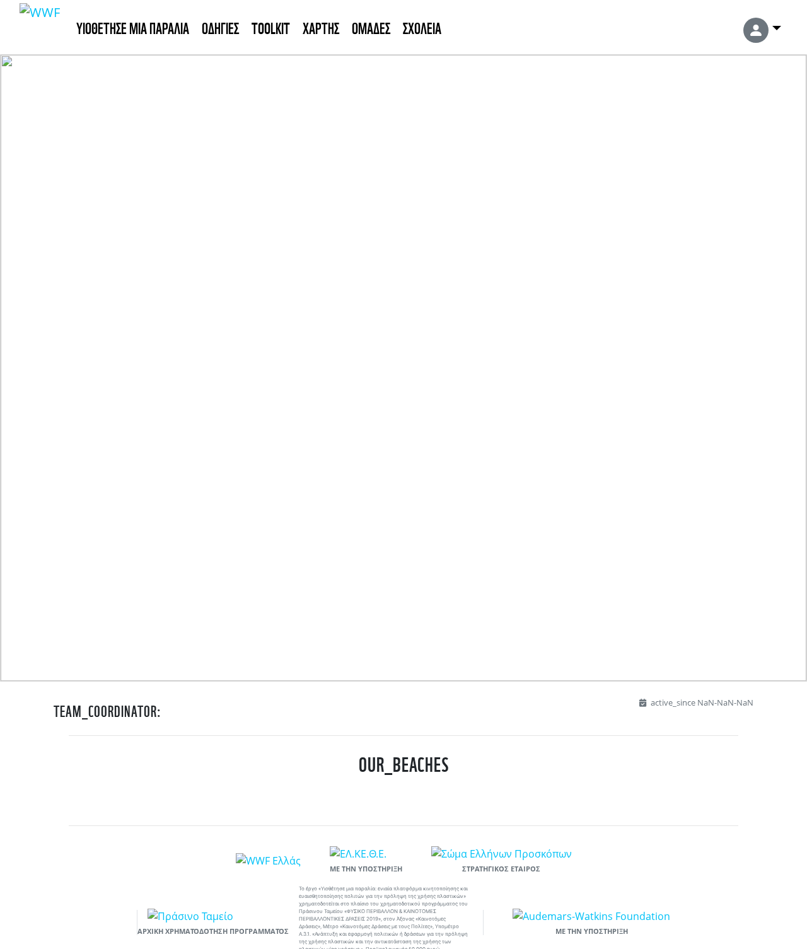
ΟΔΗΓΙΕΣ (220, 27)
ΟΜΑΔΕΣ (371, 27)
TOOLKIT (271, 27)
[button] (762, 27)
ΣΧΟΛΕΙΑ (422, 27)
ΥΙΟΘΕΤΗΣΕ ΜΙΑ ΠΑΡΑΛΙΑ (132, 27)
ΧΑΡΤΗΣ (321, 27)
